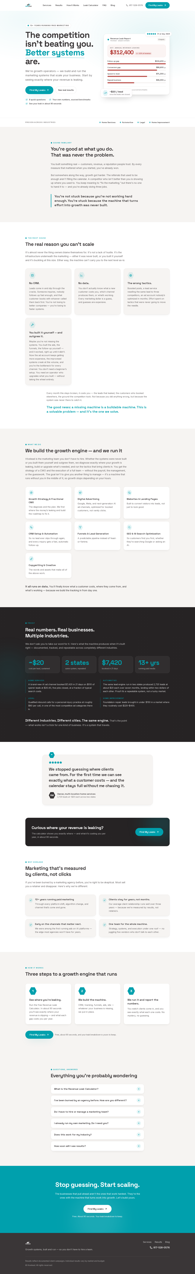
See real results (66, 90)
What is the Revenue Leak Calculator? (76, 1088)
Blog (113, 5)
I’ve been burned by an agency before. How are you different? (90, 1100)
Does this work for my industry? (73, 1134)
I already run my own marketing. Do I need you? (81, 1123)
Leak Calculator (90, 5)
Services (47, 5)
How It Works (73, 5)
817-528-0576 (136, 5)
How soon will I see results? (70, 1146)
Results (58, 5)
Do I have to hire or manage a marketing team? (81, 1111)
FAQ (104, 5)
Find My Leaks (156, 5)
